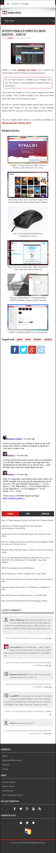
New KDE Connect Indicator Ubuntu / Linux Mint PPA (24, 595)
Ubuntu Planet (8, 786)
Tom (12, 723)
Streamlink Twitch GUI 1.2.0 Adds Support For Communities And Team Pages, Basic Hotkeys (28, 201)
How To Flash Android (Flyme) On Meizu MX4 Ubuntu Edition (27, 520)
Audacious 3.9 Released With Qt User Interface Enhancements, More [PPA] (21, 527)
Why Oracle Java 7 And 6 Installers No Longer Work (23, 574)
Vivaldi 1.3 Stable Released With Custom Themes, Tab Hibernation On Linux (27, 166)
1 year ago (47, 638)
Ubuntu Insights (9, 782)
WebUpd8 (34, 843)
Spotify (37, 339)
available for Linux (27, 70)
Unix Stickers (7, 791)
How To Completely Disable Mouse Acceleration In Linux (28, 234)
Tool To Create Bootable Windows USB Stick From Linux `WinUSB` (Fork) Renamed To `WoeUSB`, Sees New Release (25, 560)
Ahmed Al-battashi (18, 674)
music (28, 339)
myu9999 (14, 696)
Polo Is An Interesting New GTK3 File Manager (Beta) (24, 601)
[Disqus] (28, 395)
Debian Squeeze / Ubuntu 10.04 (16, 123)
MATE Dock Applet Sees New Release (17, 568)
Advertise (6, 765)
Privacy (5, 769)
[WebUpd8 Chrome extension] (28, 834)
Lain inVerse (15, 647)
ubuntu (48, 339)
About (4, 756)
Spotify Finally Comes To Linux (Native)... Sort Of (24, 32)
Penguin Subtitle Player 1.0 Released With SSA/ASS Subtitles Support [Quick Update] (28, 299)
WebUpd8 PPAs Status (12, 760)
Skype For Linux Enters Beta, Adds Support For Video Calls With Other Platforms (27, 268)
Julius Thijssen (17, 620)
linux (19, 339)
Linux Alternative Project (12, 795)
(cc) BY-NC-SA (24, 843)
